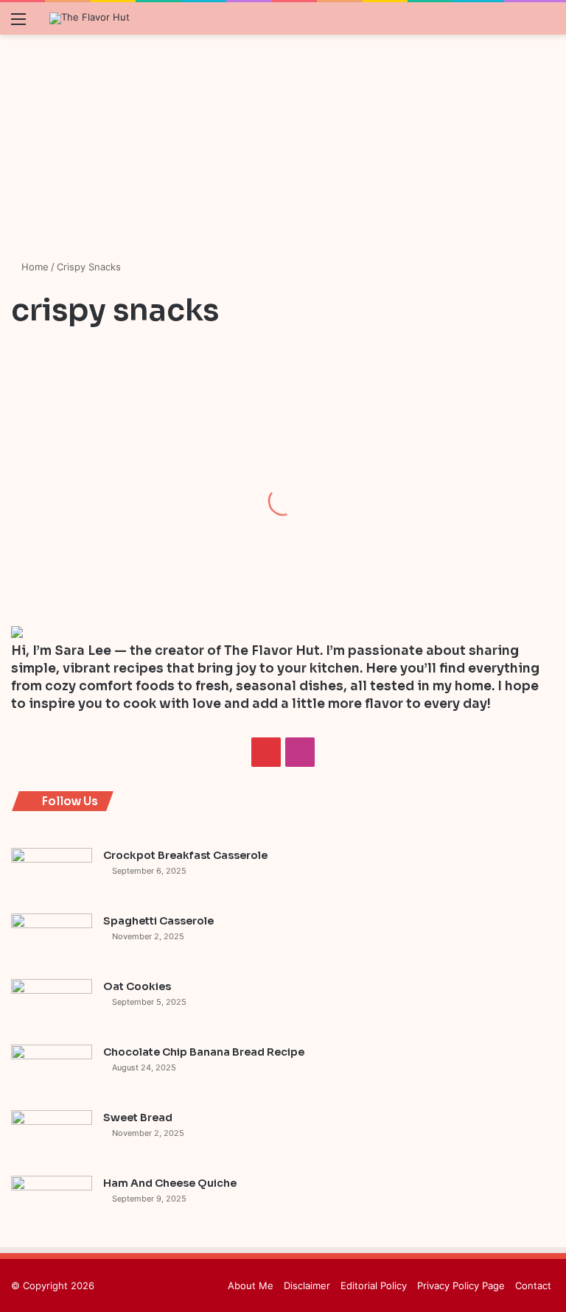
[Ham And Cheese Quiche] (51, 1203)
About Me (250, 1285)
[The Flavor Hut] (89, 18)
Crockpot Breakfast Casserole (185, 855)
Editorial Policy (373, 1285)
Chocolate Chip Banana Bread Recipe (203, 1052)
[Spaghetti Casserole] (51, 941)
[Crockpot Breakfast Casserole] (51, 875)
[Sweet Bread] (51, 1137)
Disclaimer (307, 1285)
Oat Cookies (137, 986)
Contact (533, 1285)
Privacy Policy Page (461, 1285)
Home (33, 267)
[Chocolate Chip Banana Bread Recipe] (51, 1072)
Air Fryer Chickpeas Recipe (81, 527)
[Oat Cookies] (51, 1006)
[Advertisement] (283, 149)
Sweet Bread (137, 1117)
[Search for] (547, 24)
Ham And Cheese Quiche (170, 1183)
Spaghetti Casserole (158, 920)
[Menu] (18, 24)
